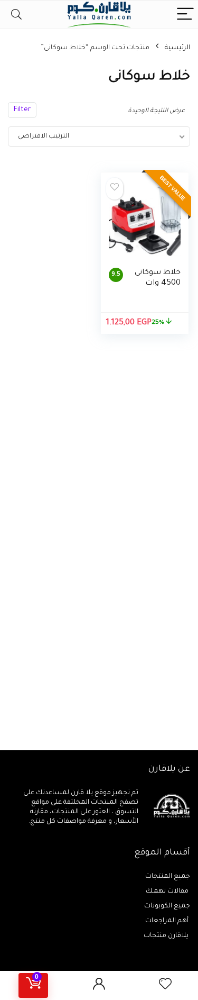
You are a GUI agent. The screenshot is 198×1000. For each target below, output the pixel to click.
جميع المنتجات (167, 876)
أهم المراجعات (167, 921)
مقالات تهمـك (168, 891)
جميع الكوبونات (167, 906)
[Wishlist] (165, 985)
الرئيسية (177, 48)
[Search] (16, 15)
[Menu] (185, 15)
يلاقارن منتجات (167, 936)
